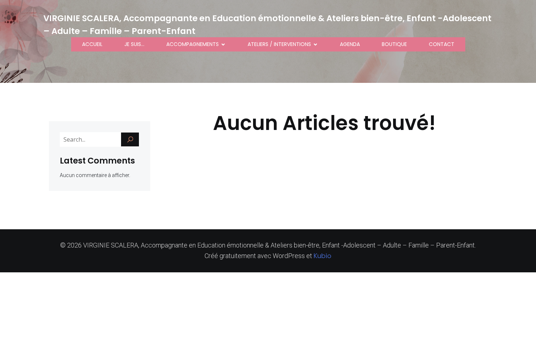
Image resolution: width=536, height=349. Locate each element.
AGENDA (350, 44)
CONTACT (441, 44)
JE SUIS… (134, 44)
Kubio (322, 255)
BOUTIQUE (394, 44)
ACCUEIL (92, 44)
